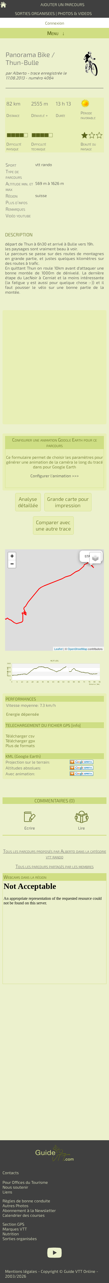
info (75, 725)
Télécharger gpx (20, 740)
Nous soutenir (15, 1187)
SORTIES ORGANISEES (35, 13)
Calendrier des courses (24, 1215)
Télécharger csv (20, 735)
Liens (7, 1191)
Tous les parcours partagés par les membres (54, 866)
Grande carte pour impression (68, 502)
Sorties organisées (20, 1238)
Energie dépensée (22, 714)
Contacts (11, 1172)
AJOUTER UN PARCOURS (62, 4)
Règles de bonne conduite (26, 1200)
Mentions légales (21, 1271)
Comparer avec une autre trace (53, 525)
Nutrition (11, 1233)
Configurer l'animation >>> (54, 475)
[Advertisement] (54, 367)
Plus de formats (20, 745)
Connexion (54, 23)
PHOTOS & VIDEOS (75, 13)
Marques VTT (15, 1228)
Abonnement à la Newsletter (29, 1210)
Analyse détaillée (28, 502)
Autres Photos (15, 1205)
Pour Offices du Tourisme (25, 1182)
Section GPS (13, 1224)
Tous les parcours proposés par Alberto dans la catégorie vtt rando (54, 853)
